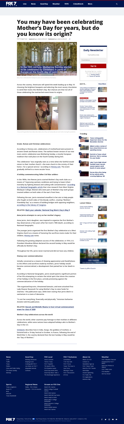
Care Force (66, 368)
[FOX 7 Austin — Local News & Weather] (12, 4)
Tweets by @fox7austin (88, 268)
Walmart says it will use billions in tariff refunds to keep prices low (87, 124)
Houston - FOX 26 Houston (33, 389)
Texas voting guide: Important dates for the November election (98, 140)
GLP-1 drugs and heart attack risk (88, 223)
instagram (109, 419)
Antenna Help (87, 379)
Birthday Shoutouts (31, 359)
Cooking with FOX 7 (31, 364)
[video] (102, 208)
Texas (8, 364)
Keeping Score (29, 362)
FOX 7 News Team (88, 366)
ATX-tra (65, 375)
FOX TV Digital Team (22, 39)
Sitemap (8, 373)
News (8, 357)
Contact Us (86, 362)
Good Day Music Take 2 (51, 373)
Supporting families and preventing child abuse (87, 215)
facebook (101, 419)
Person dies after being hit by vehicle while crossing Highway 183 (98, 174)
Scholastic (21, 330)
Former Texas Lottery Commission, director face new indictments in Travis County (87, 108)
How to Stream (48, 359)
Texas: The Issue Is (69, 366)
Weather (105, 357)
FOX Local (48, 357)
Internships (86, 370)
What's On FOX (87, 359)
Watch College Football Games (51, 390)
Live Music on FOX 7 (31, 366)
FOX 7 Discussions (68, 373)
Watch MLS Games (50, 409)
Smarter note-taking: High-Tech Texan (87, 231)
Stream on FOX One (52, 384)
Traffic (8, 362)
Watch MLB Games (50, 393)
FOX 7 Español (48, 364)
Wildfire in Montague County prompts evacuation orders (88, 100)
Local (7, 359)
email (116, 419)
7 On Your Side (67, 362)
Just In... (83, 84)
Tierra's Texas (48, 362)
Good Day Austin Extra (51, 370)
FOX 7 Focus (67, 364)
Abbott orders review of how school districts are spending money (98, 148)
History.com (56, 167)
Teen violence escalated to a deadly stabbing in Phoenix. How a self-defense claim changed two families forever (88, 90)
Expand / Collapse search (117, 4)
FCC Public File (87, 375)
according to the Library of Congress (31, 205)
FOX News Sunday (11, 370)
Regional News (31, 384)
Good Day (29, 357)
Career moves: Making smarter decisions (86, 207)
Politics (8, 366)
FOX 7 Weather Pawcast (109, 359)
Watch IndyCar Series (50, 397)
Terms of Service (94, 76)
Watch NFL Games (49, 387)
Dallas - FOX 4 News (31, 387)
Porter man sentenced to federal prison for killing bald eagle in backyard (88, 116)
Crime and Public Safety (13, 368)
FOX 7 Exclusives (70, 357)
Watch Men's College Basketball (50, 400)
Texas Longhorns (11, 387)
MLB (7, 391)
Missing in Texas (68, 370)
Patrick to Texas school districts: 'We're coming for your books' (98, 156)
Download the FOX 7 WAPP (108, 362)
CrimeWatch (67, 359)
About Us (86, 357)
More (90, 4)
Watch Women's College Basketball (51, 404)
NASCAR (8, 393)
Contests (28, 370)
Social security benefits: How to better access (88, 239)
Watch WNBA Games (50, 407)
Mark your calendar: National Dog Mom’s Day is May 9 (47, 210)
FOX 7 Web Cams (107, 369)
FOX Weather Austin (50, 368)
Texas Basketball (11, 396)
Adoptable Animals (30, 368)
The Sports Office (49, 366)
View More (102, 84)
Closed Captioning (88, 373)
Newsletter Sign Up (88, 364)
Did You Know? (106, 374)
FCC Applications (87, 377)
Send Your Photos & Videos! (108, 366)
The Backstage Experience (52, 375)
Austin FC (9, 389)
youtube (112, 419)
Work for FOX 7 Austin (89, 368)
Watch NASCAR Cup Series (52, 395)
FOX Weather (105, 371)
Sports (8, 384)
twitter (105, 419)
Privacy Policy (95, 74)
